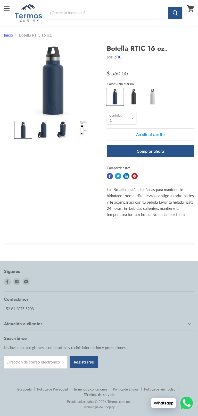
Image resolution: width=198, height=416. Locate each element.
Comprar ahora (150, 151)
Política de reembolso (159, 389)
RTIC (117, 57)
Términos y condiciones (90, 389)
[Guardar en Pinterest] (134, 176)
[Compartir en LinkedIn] (126, 176)
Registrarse (84, 361)
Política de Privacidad (52, 389)
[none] (23, 130)
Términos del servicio (99, 395)
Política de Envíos (125, 389)
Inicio (8, 35)
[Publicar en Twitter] (118, 176)
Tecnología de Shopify (99, 407)
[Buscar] (175, 13)
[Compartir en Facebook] (110, 176)
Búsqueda (24, 389)
